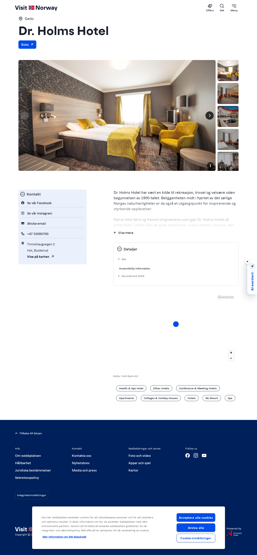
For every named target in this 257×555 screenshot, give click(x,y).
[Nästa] (209, 115)
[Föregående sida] (24, 115)
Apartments (126, 398)
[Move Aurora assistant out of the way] (247, 261)
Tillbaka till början (30, 433)
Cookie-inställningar (195, 538)
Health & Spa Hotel (131, 388)
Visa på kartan (38, 256)
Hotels (192, 398)
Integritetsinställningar (31, 495)
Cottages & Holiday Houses (161, 398)
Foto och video (139, 455)
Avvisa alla (196, 528)
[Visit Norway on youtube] (204, 455)
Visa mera (125, 232)
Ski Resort (211, 398)
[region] (128, 527)
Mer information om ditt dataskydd (64, 536)
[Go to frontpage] (42, 8)
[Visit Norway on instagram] (196, 455)
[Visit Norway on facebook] (187, 455)
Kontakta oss (81, 455)
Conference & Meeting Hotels (198, 388)
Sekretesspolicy (27, 477)
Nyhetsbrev (81, 463)
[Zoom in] (231, 352)
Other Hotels (161, 388)
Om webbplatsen (28, 455)
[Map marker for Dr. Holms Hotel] (176, 324)
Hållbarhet (23, 463)
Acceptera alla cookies (196, 517)
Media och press (84, 470)
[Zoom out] (231, 358)
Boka (25, 44)
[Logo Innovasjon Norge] (234, 533)
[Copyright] (210, 165)
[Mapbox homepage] (225, 297)
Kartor (133, 470)
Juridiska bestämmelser (33, 470)
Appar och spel (139, 463)
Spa (230, 398)
